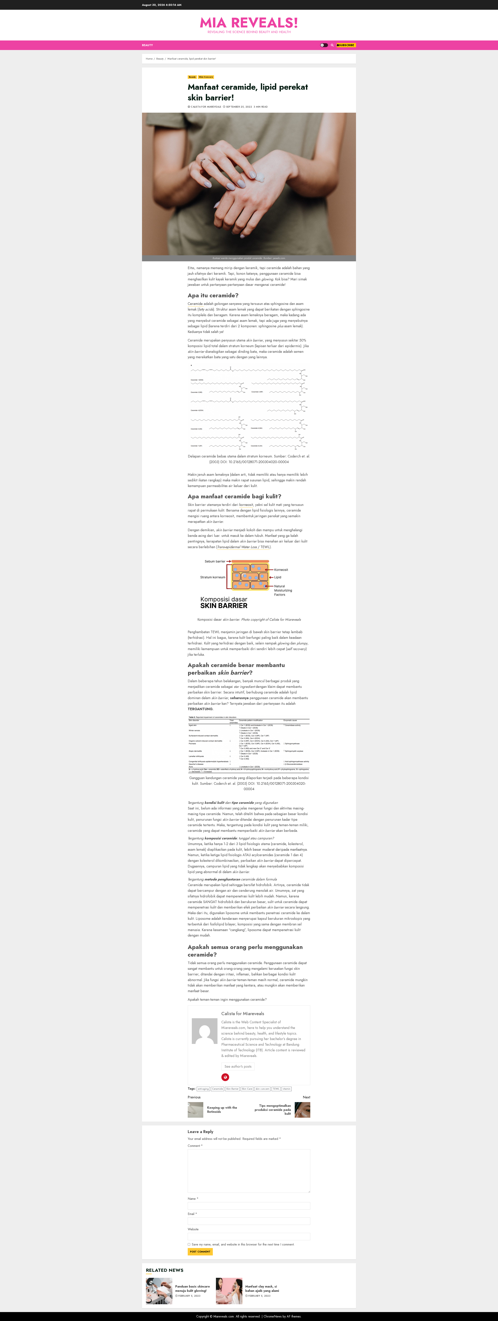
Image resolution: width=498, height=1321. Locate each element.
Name (193, 1198)
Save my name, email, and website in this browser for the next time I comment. (243, 1244)
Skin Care (247, 1089)
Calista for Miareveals (205, 107)
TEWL (276, 1089)
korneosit (246, 504)
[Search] (332, 45)
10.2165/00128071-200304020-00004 (259, 461)
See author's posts (238, 1066)
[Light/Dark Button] (324, 45)
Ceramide (196, 303)
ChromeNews (273, 1316)
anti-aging (203, 1089)
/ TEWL (243, 546)
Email (192, 1214)
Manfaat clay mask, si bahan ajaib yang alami (229, 1291)
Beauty (147, 45)
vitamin (286, 1089)
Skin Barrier (232, 1089)
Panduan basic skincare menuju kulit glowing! (159, 1291)
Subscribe (346, 45)
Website (193, 1229)
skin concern (262, 1089)
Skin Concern (206, 76)
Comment (195, 1146)
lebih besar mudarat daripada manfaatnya (275, 849)
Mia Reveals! (249, 22)
